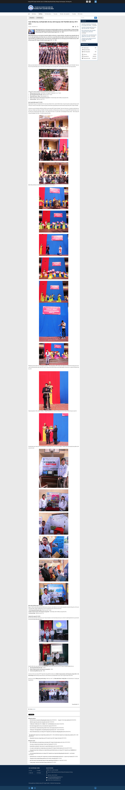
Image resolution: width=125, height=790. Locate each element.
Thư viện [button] (55, 14)
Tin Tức (30, 770)
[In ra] (75, 26)
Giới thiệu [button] (34, 14)
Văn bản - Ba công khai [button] (64, 14)
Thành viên (31, 772)
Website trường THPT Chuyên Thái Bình (43, 783)
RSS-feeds (39, 772)
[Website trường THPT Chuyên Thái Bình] (41, 7)
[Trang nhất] (29, 13)
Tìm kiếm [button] (74, 14)
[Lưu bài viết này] (78, 26)
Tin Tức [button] (40, 14)
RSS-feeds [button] (80, 14)
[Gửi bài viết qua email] (73, 26)
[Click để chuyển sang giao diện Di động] (35, 788)
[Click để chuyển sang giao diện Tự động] (29, 788)
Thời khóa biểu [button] (48, 14)
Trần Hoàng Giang (57, 783)
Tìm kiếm (38, 770)
